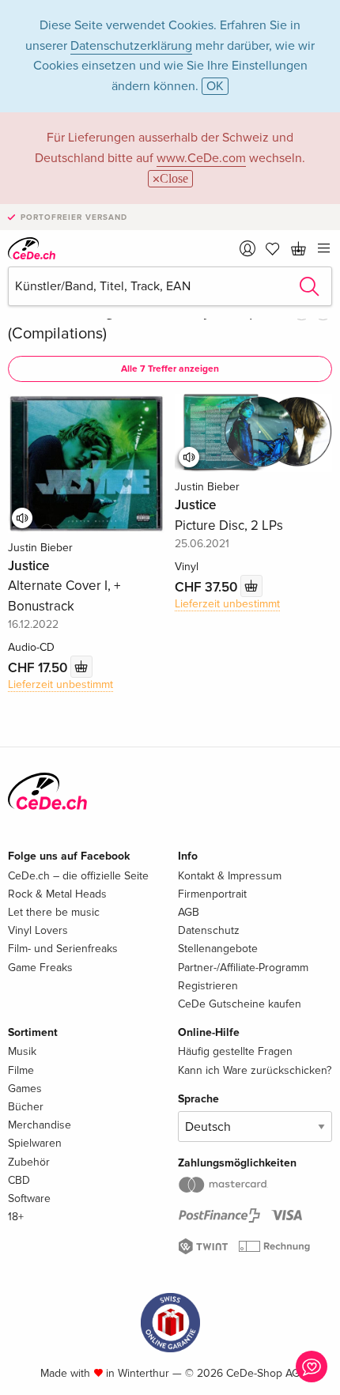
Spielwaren (35, 1143)
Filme (21, 1070)
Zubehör (29, 1162)
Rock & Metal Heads (57, 894)
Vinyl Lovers (38, 930)
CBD (19, 1180)
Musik (22, 1051)
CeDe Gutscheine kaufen (239, 1004)
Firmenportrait (212, 894)
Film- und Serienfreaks (63, 948)
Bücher (25, 1106)
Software (29, 1198)
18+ (16, 1216)
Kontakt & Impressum (229, 876)
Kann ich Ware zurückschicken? (254, 1070)
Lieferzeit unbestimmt (60, 684)
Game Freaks (40, 967)
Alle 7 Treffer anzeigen (170, 369)
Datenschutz (209, 930)
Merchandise (39, 1125)
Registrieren (208, 985)
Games (25, 1088)
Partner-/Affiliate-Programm (243, 967)
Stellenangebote (218, 948)
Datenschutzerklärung (131, 46)
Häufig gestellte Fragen (235, 1051)
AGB (188, 912)
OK (215, 86)
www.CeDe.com (201, 158)
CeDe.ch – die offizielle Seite (78, 876)
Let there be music (54, 912)
